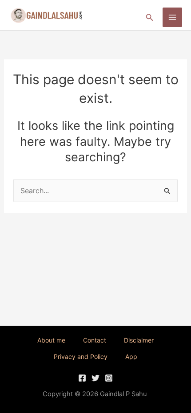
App (131, 356)
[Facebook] (82, 378)
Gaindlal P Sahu (123, 394)
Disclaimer (139, 340)
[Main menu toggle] (172, 17)
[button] (150, 17)
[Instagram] (109, 378)
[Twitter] (95, 378)
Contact (94, 340)
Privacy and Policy (80, 356)
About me (51, 340)
